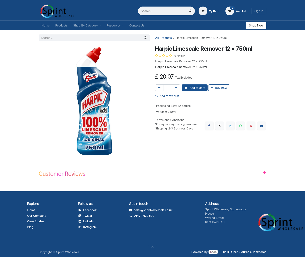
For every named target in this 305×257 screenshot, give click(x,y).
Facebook (90, 210)
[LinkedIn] (230, 126)
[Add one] (176, 87)
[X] (219, 126)
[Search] (190, 11)
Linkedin (88, 221)
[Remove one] (159, 87)
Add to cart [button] (197, 88)
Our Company (36, 215)
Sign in (258, 11)
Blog (30, 227)
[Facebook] (209, 126)
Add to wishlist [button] (169, 96)
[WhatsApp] (240, 126)
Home (31, 210)
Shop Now (256, 25)
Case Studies (35, 221)
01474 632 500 (144, 215)
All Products (163, 38)
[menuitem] (45, 25)
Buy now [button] (220, 88)
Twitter (87, 215)
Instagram (90, 227)
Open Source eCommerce (248, 252)
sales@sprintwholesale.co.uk (153, 210)
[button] (152, 247)
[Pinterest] (251, 126)
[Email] (261, 126)
